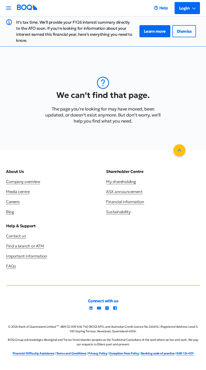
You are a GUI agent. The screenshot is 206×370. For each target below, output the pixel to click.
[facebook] (115, 309)
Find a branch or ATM (25, 245)
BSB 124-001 (185, 353)
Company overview (23, 181)
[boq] (27, 8)
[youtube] (99, 309)
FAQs (11, 266)
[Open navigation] (8, 8)
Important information (26, 255)
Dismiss (184, 31)
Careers (13, 201)
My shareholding (121, 181)
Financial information (125, 201)
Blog (10, 211)
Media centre (18, 191)
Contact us (16, 235)
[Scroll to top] (179, 150)
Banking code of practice (158, 353)
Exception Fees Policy (124, 353)
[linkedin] (91, 309)
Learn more (155, 31)
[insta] (107, 309)
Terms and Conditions (71, 353)
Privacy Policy (97, 353)
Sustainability (118, 211)
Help (163, 8)
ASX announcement (124, 191)
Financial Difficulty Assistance (34, 353)
